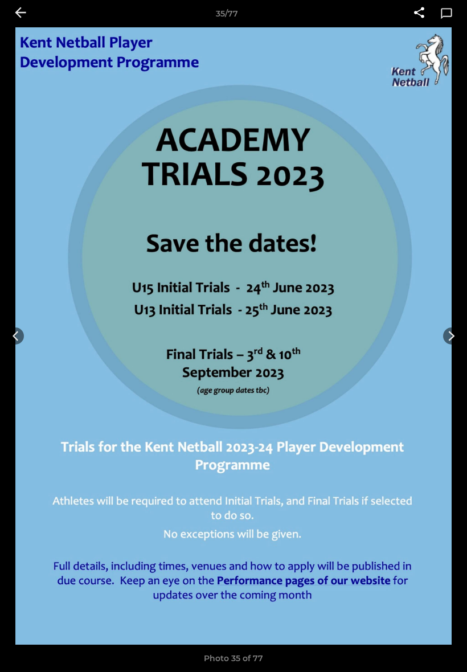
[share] (419, 14)
